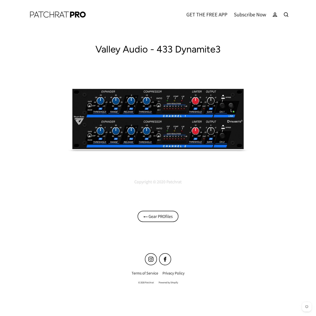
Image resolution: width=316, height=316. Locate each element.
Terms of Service (145, 273)
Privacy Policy (173, 273)
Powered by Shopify (168, 282)
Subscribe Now (250, 14)
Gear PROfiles (160, 216)
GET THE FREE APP (206, 14)
